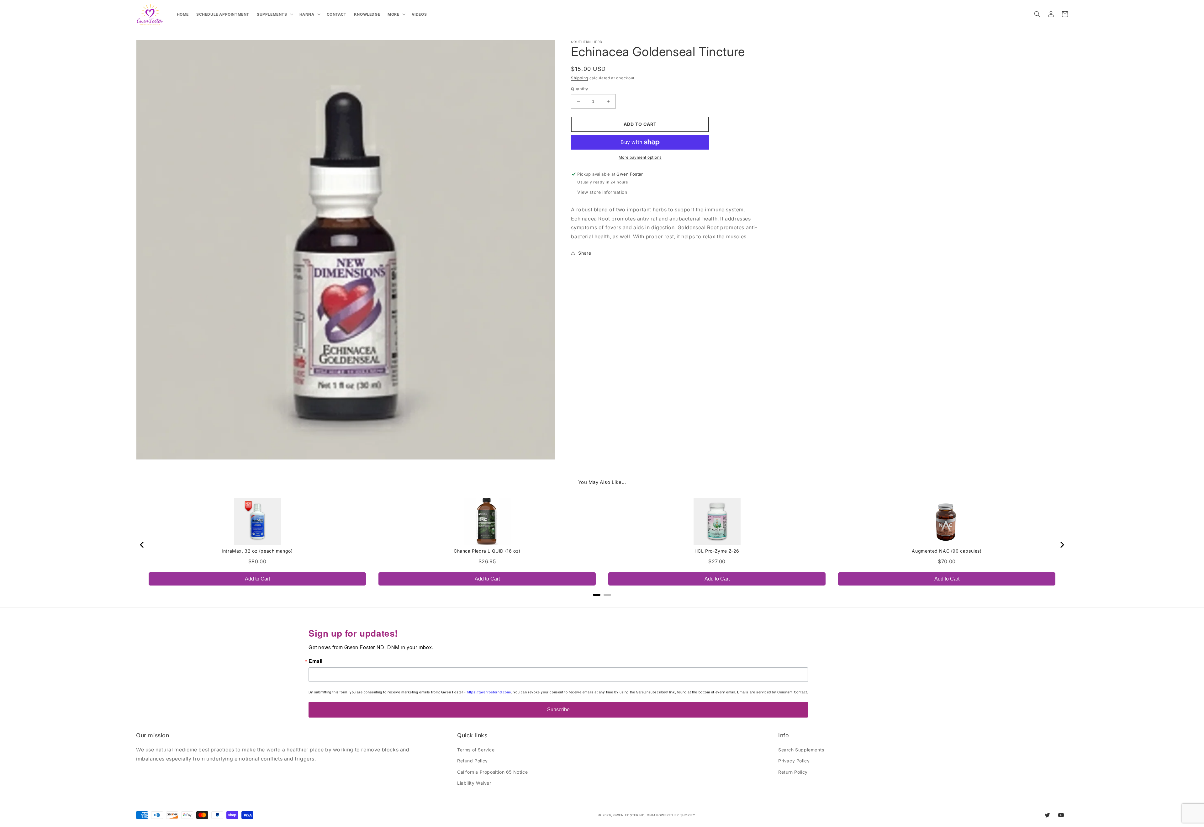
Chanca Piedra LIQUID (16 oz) (487, 551)
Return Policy (793, 772)
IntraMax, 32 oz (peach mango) (257, 551)
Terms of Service (476, 749)
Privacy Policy (794, 760)
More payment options (640, 157)
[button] (274, 14)
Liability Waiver (474, 783)
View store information (602, 192)
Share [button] (584, 253)
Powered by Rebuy (602, 603)
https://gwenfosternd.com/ (489, 691)
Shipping (579, 78)
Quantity (579, 88)
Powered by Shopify (675, 815)
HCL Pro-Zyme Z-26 (716, 551)
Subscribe (558, 709)
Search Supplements (801, 749)
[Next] (1061, 544)
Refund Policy (472, 760)
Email (316, 661)
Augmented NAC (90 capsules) (946, 551)
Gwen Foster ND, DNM (634, 815)
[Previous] (142, 544)
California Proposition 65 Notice (492, 772)
